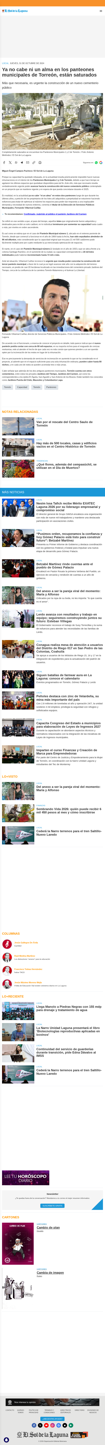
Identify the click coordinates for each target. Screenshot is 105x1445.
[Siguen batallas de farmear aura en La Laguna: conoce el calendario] (18, 679)
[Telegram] (22, 162)
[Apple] (64, 1425)
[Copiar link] (34, 162)
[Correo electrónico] (28, 162)
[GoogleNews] (58, 1425)
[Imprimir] (40, 162)
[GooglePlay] (71, 1425)
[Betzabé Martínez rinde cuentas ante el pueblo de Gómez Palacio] (18, 571)
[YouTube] (46, 1425)
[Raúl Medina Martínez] (7, 957)
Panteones (51, 387)
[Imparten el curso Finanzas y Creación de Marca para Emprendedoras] (18, 757)
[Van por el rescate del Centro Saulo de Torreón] (18, 426)
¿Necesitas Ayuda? (52, 1419)
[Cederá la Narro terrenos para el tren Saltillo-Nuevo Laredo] (18, 1074)
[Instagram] (52, 1425)
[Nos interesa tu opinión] (52, 1402)
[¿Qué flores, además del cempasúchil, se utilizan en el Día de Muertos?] (18, 469)
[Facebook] (4, 162)
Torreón (7, 387)
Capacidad (22, 387)
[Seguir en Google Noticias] (101, 162)
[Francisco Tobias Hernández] (7, 971)
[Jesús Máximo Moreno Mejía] (7, 984)
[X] (10, 162)
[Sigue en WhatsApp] (96, 162)
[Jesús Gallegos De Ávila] (7, 944)
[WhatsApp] (16, 162)
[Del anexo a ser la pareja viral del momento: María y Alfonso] (18, 596)
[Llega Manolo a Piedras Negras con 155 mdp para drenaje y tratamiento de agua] (18, 1011)
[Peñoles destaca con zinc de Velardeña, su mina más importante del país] (18, 703)
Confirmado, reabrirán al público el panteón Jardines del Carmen (55, 214)
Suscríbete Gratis (52, 1206)
